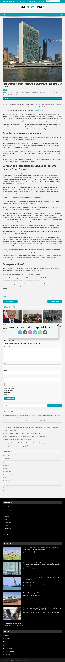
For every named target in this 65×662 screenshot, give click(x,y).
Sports (6, 477)
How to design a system (10, 430)
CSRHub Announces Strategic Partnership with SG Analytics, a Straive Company (25, 436)
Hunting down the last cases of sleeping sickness (17, 446)
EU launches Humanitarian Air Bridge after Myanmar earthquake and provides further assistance (55, 301)
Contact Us (7, 638)
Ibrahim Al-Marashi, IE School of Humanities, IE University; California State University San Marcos (40, 584)
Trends (6, 487)
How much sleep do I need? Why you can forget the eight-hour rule (22, 433)
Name (6, 363)
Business (6, 455)
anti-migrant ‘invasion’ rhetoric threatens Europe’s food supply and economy (24, 442)
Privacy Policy (23, 1)
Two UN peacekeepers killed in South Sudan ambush (18, 424)
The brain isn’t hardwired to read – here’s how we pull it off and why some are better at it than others (31, 427)
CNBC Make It (36, 110)
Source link (5, 296)
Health (6, 468)
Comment (7, 347)
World (5, 89)
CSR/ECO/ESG (8, 459)
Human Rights (8, 471)
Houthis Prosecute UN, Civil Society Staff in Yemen (17, 439)
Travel (6, 484)
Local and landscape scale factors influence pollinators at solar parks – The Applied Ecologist (41, 548)
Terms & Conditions (40, 1)
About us (6, 635)
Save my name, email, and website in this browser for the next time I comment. (9, 390)
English (50, 1)
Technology (7, 480)
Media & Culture (8, 474)
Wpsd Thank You (8, 654)
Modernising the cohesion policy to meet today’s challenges (11, 301)
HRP (36, 569)
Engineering (7, 462)
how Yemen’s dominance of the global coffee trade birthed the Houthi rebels (24, 421)
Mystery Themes (27, 660)
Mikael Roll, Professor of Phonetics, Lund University (47, 612)
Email (6, 370)
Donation (6, 645)
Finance (6, 465)
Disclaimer (30, 1)
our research (7, 151)
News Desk (37, 595)
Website (6, 377)
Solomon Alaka (38, 552)
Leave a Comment (13, 94)
